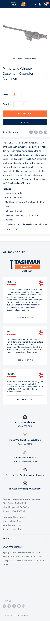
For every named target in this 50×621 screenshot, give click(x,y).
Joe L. (9, 331)
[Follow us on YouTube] (19, 606)
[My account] (40, 4)
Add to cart (25, 113)
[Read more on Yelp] (40, 283)
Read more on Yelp (25, 317)
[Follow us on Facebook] (4, 606)
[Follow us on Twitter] (9, 606)
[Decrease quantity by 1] (16, 104)
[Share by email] (45, 132)
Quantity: (7, 104)
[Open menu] (4, 4)
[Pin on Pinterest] (36, 132)
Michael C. (12, 281)
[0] (45, 4)
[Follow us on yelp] (24, 606)
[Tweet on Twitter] (41, 132)
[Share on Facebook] (31, 132)
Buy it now (25, 121)
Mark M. (11, 373)
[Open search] (35, 4)
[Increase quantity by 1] (30, 104)
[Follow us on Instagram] (14, 606)
